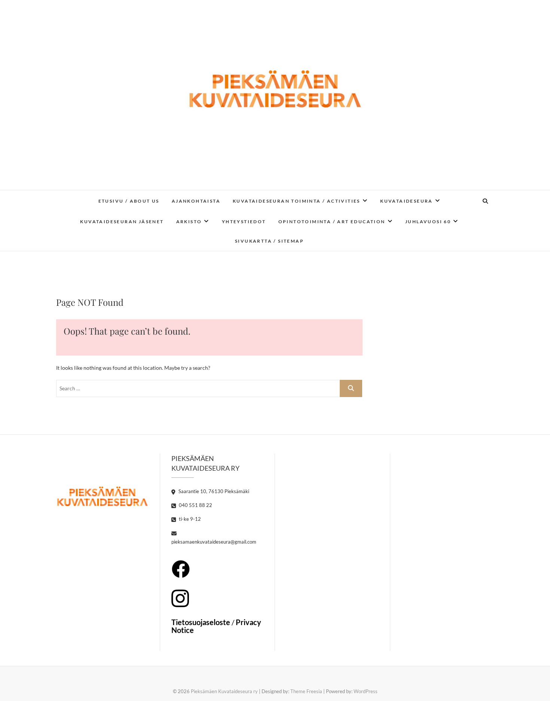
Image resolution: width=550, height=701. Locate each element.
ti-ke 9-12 (189, 519)
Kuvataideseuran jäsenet (122, 221)
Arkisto (189, 221)
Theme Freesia (306, 691)
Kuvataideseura (406, 201)
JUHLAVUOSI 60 (428, 221)
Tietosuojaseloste (200, 622)
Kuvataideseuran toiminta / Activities (296, 201)
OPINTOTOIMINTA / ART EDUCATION (331, 221)
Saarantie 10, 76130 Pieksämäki (213, 491)
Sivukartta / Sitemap (269, 241)
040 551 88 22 (195, 505)
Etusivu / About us (128, 201)
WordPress (366, 691)
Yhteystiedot (244, 221)
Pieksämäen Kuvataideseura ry (224, 691)
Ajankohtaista (196, 201)
